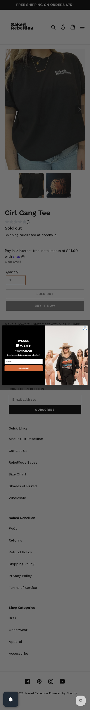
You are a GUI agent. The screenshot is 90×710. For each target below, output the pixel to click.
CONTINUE (23, 368)
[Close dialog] (85, 328)
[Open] (10, 699)
